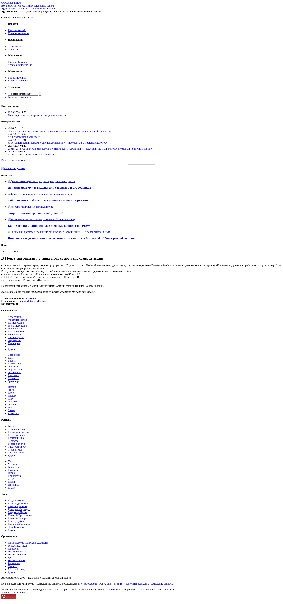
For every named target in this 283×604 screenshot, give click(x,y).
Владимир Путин (17, 512)
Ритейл (12, 386)
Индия (11, 487)
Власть (12, 360)
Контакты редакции (137, 583)
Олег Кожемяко (16, 527)
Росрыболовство (17, 551)
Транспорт (14, 381)
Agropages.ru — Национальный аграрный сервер (28, 8)
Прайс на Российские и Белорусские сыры (32, 154)
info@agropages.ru (87, 583)
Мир (10, 461)
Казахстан (13, 470)
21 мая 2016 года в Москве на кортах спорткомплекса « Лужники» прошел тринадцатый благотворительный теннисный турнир (80, 148)
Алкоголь (13, 413)
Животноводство (17, 319)
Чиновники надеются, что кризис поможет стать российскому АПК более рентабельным (71, 238)
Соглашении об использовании (156, 589)
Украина (12, 464)
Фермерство (14, 340)
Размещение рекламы (13, 160)
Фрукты (12, 401)
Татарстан (13, 440)
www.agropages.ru (11, 2)
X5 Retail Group (16, 569)
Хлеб (11, 398)
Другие (12, 349)
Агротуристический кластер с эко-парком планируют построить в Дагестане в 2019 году (57, 142)
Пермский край (16, 437)
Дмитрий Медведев (19, 509)
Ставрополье (15, 449)
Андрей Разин (16, 500)
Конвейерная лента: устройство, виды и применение (37, 115)
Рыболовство (15, 328)
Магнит (12, 566)
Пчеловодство (16, 331)
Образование (15, 369)
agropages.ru (114, 589)
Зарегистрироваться (19, 5)
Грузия (11, 472)
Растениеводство (17, 325)
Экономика (14, 354)
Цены (11, 357)
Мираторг (13, 548)
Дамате (12, 557)
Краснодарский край (19, 432)
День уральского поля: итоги (24, 136)
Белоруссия (14, 467)
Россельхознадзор (18, 545)
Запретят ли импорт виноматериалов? (35, 213)
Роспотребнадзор (17, 554)
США (11, 478)
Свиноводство (16, 337)
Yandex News (8, 592)
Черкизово (14, 563)
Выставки (13, 375)
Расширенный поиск (19, 97)
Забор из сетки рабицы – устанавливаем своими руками (48, 200)
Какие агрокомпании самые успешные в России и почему (49, 225)
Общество (13, 366)
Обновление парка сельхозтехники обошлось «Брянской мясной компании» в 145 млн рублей (60, 131)
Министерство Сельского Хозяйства (28, 542)
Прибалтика (14, 475)
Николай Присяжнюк (20, 515)
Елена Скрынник (17, 506)
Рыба (11, 407)
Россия (12, 426)
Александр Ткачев (18, 503)
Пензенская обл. (17, 435)
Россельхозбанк (16, 560)
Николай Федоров (18, 518)
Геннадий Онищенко (19, 524)
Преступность (16, 363)
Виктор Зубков (16, 521)
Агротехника (15, 316)
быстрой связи (115, 583)
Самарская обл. (16, 452)
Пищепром (14, 343)
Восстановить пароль (42, 5)
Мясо (11, 392)
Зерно (11, 389)
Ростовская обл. (17, 443)
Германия (13, 484)
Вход (4, 5)
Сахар (11, 410)
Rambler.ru (22, 592)
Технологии (14, 372)
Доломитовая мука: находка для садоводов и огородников (49, 187)
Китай (11, 481)
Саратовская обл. (17, 446)
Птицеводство (16, 322)
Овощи (12, 404)
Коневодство (15, 334)
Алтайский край (17, 429)
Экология (13, 378)
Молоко (12, 395)
